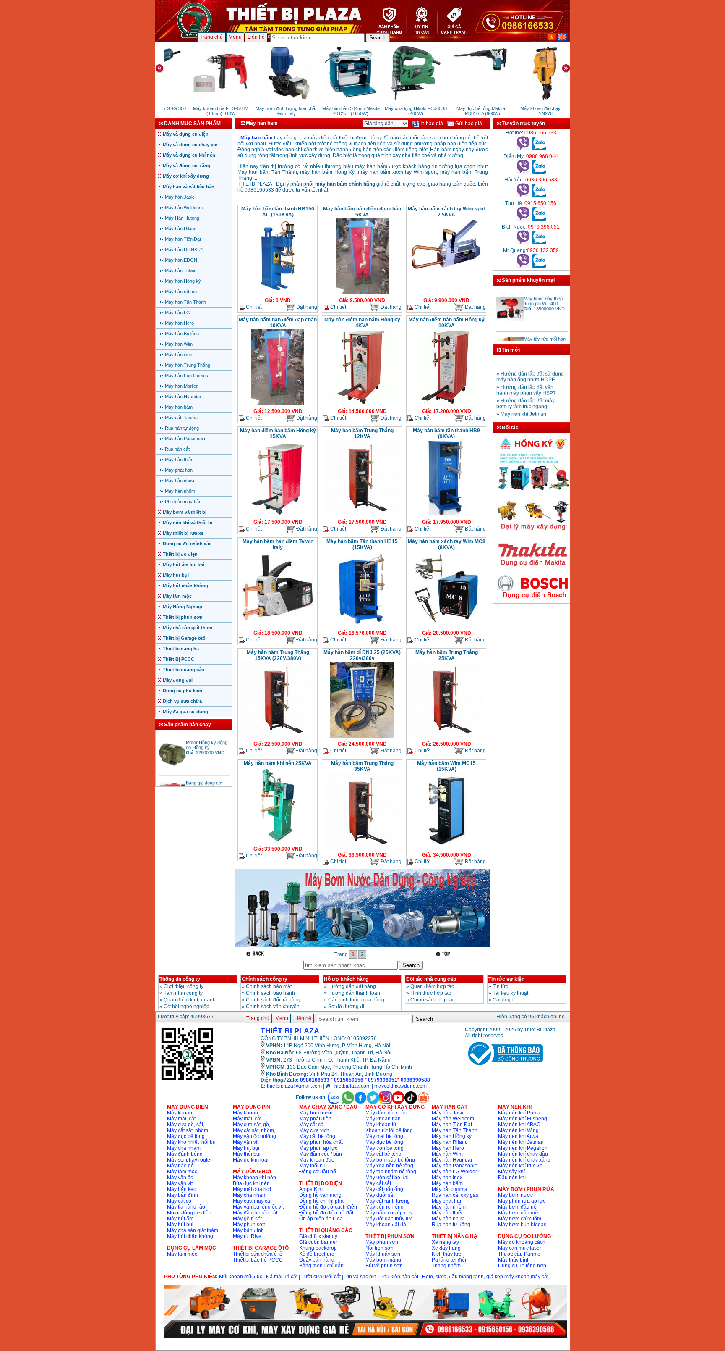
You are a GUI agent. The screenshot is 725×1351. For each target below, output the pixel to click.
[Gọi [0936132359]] (523, 266)
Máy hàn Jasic (180, 197)
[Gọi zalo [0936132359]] (539, 266)
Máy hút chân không (185, 585)
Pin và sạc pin (360, 1277)
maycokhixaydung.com (400, 1086)
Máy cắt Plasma (181, 417)
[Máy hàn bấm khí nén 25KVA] (278, 842)
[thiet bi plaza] (187, 1080)
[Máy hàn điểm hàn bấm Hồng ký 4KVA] (362, 404)
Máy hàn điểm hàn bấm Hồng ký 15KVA (278, 433)
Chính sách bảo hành (270, 993)
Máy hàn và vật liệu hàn (188, 186)
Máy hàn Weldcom (184, 207)
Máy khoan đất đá (385, 1224)
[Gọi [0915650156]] (523, 219)
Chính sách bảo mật (269, 986)
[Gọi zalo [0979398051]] (539, 243)
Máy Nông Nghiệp (182, 606)
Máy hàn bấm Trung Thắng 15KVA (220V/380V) (278, 655)
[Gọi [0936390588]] (523, 196)
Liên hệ (256, 37)
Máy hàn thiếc (179, 459)
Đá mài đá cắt (281, 1277)
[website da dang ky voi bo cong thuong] (504, 1067)
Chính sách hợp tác (432, 1000)
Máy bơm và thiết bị (184, 512)
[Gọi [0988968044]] (523, 172)
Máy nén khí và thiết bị (187, 522)
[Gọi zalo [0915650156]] (539, 219)
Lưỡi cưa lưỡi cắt (321, 1277)
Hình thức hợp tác (430, 993)
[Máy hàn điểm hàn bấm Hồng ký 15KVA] (278, 515)
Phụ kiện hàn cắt (399, 1277)
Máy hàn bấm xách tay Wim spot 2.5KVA (446, 212)
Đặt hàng (306, 307)
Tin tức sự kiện (506, 979)
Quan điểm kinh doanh (190, 1000)
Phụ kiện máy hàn (183, 501)
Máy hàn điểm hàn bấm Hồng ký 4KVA (362, 323)
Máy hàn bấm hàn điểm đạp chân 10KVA (278, 323)
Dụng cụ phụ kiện (182, 690)
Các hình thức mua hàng (356, 1000)
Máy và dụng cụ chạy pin (190, 144)
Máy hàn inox (178, 354)
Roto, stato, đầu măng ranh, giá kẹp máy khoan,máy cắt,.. (487, 1277)
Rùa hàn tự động (182, 428)
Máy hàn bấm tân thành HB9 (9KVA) (446, 433)
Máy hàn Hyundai (183, 396)
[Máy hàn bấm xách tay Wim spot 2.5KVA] (446, 272)
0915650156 (348, 1080)
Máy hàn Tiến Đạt (183, 239)
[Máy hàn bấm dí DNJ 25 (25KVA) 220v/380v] (362, 737)
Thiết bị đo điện (180, 554)
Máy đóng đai (178, 680)
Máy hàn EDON (181, 260)
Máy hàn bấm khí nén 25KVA (278, 763)
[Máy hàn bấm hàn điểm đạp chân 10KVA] (277, 404)
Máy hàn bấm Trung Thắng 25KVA (446, 655)
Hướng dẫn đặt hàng (352, 986)
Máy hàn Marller (181, 386)
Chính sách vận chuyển (273, 1006)
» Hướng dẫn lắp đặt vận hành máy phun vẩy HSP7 (526, 380)
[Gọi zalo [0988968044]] (539, 172)
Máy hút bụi (176, 575)
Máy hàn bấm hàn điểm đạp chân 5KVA (362, 212)
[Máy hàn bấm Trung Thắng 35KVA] (362, 848)
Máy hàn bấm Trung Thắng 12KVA (362, 433)
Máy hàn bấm (179, 407)
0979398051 (382, 1080)
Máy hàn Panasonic (185, 438)
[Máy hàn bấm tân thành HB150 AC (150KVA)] (278, 293)
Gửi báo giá (468, 123)
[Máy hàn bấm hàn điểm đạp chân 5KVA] (362, 293)
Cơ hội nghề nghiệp (186, 1006)
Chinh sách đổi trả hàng (273, 1000)
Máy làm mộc (177, 596)
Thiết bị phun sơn (183, 617)
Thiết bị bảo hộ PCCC (258, 1260)
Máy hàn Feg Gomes (186, 375)
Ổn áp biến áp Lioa (321, 1219)
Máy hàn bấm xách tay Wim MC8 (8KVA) (446, 544)
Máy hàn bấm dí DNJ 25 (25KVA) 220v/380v (362, 655)
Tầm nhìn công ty (183, 993)
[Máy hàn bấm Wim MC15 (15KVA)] (446, 848)
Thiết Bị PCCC (178, 659)
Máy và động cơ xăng (186, 165)
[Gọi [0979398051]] (523, 243)
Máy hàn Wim (179, 344)
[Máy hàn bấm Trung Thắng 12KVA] (362, 515)
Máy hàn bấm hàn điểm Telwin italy (278, 544)
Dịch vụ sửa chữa (182, 701)
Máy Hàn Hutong (182, 218)
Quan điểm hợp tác (432, 986)
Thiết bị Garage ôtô (184, 638)
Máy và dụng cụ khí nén (189, 155)
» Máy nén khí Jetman (521, 404)
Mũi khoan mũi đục (240, 1277)
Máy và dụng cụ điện (186, 134)
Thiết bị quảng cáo (183, 669)
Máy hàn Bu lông (182, 333)
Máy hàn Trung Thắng (187, 365)
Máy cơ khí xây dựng (186, 176)
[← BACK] (256, 953)
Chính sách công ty (264, 979)
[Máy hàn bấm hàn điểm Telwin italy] (278, 626)
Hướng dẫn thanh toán (354, 993)
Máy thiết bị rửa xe (183, 533)
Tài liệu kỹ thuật (510, 993)
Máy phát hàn (179, 470)
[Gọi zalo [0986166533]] (539, 149)
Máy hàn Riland (180, 228)
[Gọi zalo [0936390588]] (539, 196)
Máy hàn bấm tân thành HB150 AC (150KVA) (277, 212)
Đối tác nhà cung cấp (431, 979)
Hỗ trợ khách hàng (346, 979)
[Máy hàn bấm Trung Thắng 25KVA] (446, 737)
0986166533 (314, 1080)
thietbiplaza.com (351, 1086)
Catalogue (504, 1000)
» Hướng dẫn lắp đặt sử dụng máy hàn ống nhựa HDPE (530, 366)
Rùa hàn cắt (177, 449)
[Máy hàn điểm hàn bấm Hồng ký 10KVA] (446, 404)
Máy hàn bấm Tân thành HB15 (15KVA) (362, 544)
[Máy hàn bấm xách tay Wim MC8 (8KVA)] (446, 623)
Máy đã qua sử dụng (185, 711)
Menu (235, 37)
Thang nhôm (446, 1266)
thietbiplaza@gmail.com (294, 1086)
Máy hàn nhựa (179, 480)
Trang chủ (211, 37)
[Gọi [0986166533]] (523, 149)
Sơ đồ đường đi (346, 1006)
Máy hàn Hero (179, 323)
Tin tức (500, 986)
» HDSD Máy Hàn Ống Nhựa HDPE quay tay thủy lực (529, 414)
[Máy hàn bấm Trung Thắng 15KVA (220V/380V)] (278, 737)
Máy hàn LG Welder (454, 1172)
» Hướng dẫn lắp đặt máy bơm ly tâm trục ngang (525, 393)
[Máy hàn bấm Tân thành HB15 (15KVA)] (362, 626)
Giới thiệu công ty (183, 986)
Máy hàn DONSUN (184, 249)
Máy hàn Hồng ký (183, 281)
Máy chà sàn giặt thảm (187, 627)
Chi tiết (253, 307)
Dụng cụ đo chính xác (187, 543)
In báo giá (431, 123)
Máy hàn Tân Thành (185, 302)
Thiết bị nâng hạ (181, 648)
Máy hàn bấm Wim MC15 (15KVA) (446, 766)
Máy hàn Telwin (180, 270)
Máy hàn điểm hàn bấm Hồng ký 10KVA (447, 323)
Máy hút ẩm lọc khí (183, 564)
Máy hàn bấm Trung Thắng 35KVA (362, 766)
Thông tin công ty (179, 979)
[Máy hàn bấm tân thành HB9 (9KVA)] (446, 515)
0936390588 (415, 1080)
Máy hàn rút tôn (181, 291)
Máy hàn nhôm (180, 491)
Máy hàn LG (177, 312)
